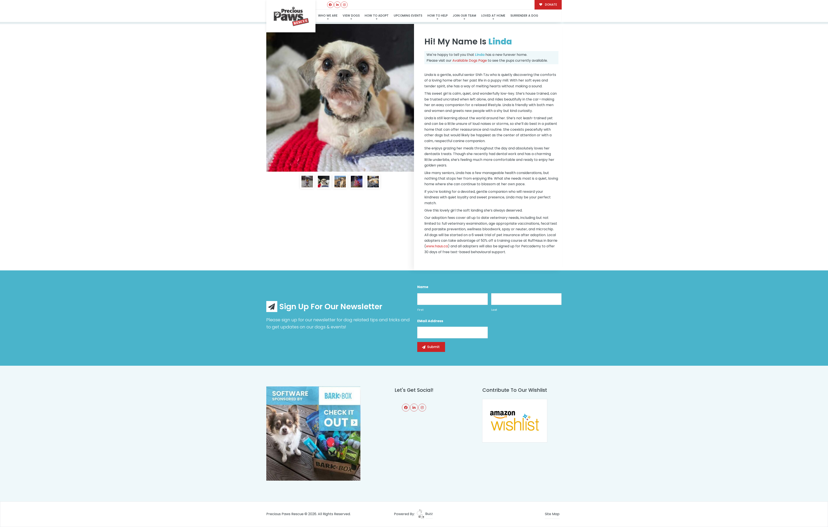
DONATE (550, 5)
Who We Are (327, 16)
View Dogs (351, 16)
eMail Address (430, 321)
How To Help (437, 16)
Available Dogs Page (469, 60)
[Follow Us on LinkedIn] (337, 5)
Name (422, 287)
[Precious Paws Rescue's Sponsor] (313, 433)
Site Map (552, 513)
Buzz (428, 513)
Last (494, 310)
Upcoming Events (408, 16)
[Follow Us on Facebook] (330, 5)
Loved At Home (493, 16)
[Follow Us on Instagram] (344, 5)
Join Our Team (464, 16)
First (420, 310)
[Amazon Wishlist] (514, 420)
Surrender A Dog (524, 16)
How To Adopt (377, 16)
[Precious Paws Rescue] (291, 16)
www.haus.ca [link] (437, 246)
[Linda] (340, 98)
